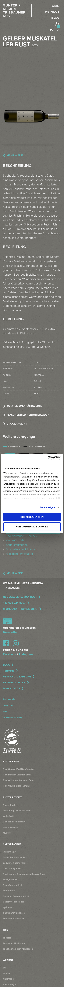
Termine (8, 670)
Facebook (9, 654)
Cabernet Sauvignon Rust (16, 896)
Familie (6, 973)
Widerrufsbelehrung (12, 717)
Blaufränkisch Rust (12, 885)
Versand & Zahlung (17, 676)
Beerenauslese (10, 827)
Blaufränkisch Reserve (14, 821)
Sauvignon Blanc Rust (14, 863)
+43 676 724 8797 (14, 602)
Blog (55, 18)
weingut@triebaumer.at (20, 608)
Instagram (26, 654)
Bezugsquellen (14, 682)
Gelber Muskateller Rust (15, 857)
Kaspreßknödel (15, 540)
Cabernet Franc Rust (13, 901)
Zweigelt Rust (10, 879)
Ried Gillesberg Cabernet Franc (19, 780)
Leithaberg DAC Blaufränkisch (18, 810)
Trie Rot (7, 937)
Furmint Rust (9, 851)
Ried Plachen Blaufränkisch (17, 774)
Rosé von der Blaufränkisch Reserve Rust (24, 874)
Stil (4, 967)
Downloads (11, 688)
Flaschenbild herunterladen (28, 414)
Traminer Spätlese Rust (14, 918)
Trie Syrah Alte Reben (14, 943)
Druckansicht (17, 423)
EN (58, 29)
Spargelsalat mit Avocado (22, 549)
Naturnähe (8, 979)
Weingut (52, 12)
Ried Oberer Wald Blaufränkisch (19, 769)
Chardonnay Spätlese (14, 913)
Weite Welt (8, 816)
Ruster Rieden (10, 805)
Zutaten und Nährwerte (24, 406)
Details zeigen (47, 507)
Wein (55, 6)
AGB (5, 711)
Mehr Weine (15, 155)
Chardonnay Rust (12, 868)
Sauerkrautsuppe (17, 545)
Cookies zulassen (32, 517)
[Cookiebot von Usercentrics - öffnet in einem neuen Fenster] (48, 458)
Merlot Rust (9, 890)
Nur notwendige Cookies (32, 526)
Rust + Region (10, 984)
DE (51, 29)
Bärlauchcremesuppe (19, 554)
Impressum (8, 705)
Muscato (7, 832)
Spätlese (7, 907)
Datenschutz (9, 699)
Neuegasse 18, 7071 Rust (20, 596)
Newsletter (10, 632)
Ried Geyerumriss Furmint (16, 786)
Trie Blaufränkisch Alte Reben (18, 949)
